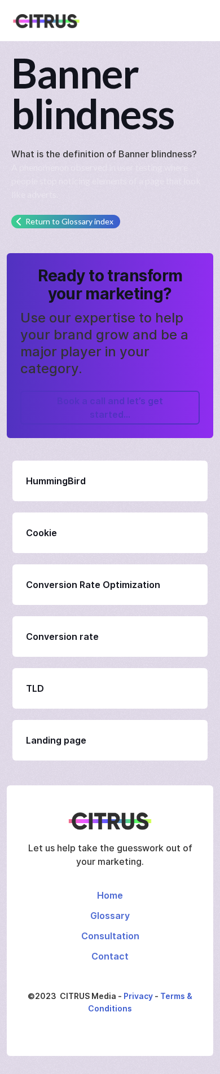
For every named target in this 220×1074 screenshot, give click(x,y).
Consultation (110, 936)
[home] (43, 21)
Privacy (138, 996)
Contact (110, 956)
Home (110, 895)
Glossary (110, 915)
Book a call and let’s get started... (110, 407)
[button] (203, 20)
